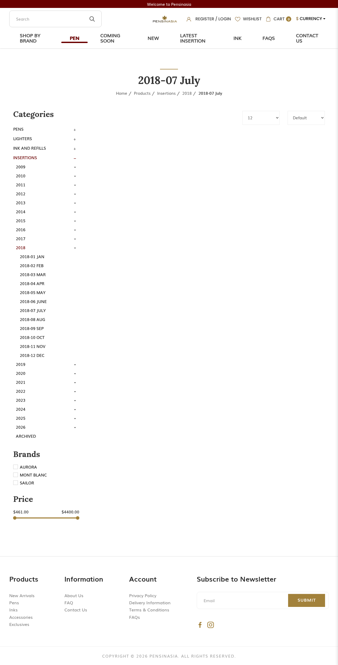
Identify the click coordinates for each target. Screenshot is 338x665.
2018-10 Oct (32, 337)
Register (204, 19)
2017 (20, 238)
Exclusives (19, 624)
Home (121, 93)
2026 (20, 427)
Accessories (21, 617)
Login (224, 19)
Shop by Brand (30, 37)
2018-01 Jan (32, 256)
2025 (20, 418)
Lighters (22, 138)
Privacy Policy (142, 595)
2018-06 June (33, 301)
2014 (20, 211)
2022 (20, 391)
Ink (237, 37)
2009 (20, 166)
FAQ (68, 602)
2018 (187, 93)
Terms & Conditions (149, 609)
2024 (20, 409)
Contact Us (307, 37)
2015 (20, 220)
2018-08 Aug (32, 319)
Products (142, 93)
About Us (73, 595)
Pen (74, 37)
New (153, 37)
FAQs (134, 617)
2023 (20, 400)
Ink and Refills (29, 148)
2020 (20, 373)
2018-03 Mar (33, 274)
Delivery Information (150, 602)
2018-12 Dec (32, 355)
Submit (307, 600)
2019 (20, 364)
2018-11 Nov (32, 346)
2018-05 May (32, 292)
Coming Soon (110, 37)
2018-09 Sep (32, 328)
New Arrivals (22, 595)
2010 (20, 175)
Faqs (268, 37)
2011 (20, 184)
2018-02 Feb (32, 265)
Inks (13, 609)
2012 (20, 193)
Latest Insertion (192, 37)
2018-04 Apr (32, 283)
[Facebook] (200, 625)
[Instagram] (210, 625)
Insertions (166, 93)
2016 (20, 229)
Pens (18, 129)
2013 (20, 202)
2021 (20, 382)
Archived (26, 436)
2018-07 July (210, 93)
